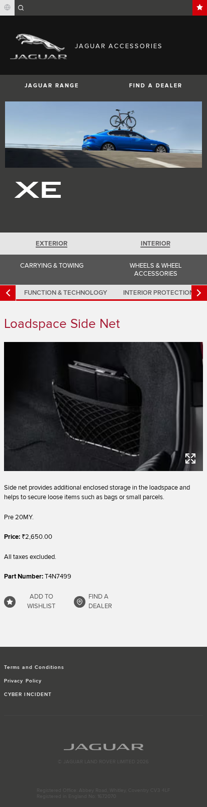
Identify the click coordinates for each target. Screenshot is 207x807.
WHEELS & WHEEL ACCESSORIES (156, 270)
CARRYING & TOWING (51, 266)
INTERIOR (155, 244)
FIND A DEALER (155, 85)
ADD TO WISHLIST (41, 602)
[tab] (52, 244)
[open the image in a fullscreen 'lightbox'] (103, 406)
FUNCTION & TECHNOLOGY (65, 293)
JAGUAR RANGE (52, 85)
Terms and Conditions (34, 667)
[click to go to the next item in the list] (199, 293)
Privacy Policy (23, 681)
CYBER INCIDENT (28, 694)
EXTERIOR (51, 244)
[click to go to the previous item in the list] (8, 293)
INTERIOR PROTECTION (158, 293)
